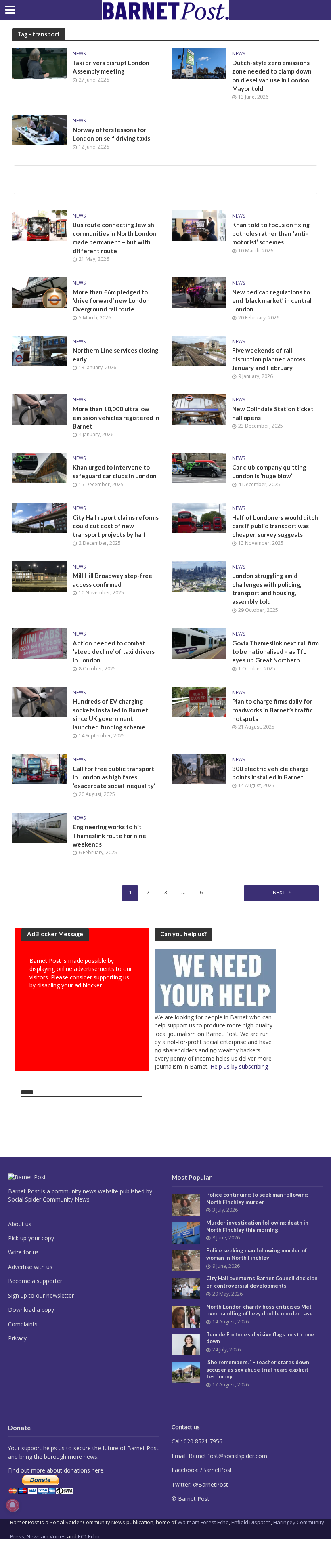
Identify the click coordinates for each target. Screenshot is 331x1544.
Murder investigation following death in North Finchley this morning (257, 1226)
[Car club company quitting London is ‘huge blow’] (199, 467)
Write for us (23, 1252)
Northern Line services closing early (115, 354)
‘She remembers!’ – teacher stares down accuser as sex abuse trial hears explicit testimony (257, 1369)
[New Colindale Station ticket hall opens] (199, 408)
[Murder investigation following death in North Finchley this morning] (186, 1232)
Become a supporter (35, 1281)
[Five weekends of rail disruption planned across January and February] (199, 350)
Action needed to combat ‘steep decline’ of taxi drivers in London (114, 651)
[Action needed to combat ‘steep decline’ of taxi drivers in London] (39, 643)
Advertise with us (30, 1267)
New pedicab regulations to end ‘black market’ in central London (272, 300)
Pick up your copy (31, 1238)
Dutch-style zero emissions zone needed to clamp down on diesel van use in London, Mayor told (272, 75)
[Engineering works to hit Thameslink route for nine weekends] (39, 826)
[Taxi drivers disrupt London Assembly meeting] (39, 62)
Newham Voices (46, 1536)
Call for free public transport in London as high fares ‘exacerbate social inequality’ (114, 777)
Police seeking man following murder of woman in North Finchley (256, 1254)
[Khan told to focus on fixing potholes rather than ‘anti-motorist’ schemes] (199, 224)
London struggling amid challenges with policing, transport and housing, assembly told (266, 588)
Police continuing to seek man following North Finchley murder (257, 1198)
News (79, 54)
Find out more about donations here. (56, 1470)
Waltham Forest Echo (203, 1522)
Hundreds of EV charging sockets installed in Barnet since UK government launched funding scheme (110, 714)
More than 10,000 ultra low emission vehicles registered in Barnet (116, 417)
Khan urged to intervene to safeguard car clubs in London (115, 471)
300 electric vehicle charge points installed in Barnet (270, 773)
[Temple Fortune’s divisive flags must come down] (186, 1344)
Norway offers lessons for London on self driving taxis (111, 134)
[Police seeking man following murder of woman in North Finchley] (186, 1260)
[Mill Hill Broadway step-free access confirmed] (39, 575)
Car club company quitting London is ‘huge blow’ (269, 471)
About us (19, 1224)
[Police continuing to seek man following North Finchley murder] (186, 1204)
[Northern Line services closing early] (39, 350)
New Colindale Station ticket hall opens (273, 413)
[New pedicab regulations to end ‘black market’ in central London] (199, 292)
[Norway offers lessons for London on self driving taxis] (39, 129)
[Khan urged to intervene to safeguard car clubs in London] (39, 467)
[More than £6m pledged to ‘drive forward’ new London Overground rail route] (39, 292)
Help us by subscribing (239, 1066)
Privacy (17, 1338)
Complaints (23, 1324)
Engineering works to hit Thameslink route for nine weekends (109, 835)
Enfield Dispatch (251, 1522)
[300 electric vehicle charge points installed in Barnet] (199, 768)
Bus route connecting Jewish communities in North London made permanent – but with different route (114, 237)
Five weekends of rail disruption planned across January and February (268, 359)
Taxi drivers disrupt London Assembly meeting (111, 67)
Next (279, 892)
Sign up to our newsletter (41, 1295)
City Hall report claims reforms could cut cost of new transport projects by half (116, 526)
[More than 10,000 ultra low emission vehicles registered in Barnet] (39, 408)
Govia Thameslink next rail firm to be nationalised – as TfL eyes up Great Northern (275, 651)
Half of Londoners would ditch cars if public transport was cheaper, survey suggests (275, 526)
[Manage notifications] (12, 1505)
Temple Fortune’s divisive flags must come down (260, 1338)
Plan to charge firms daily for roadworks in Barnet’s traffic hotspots (272, 709)
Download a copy (31, 1309)
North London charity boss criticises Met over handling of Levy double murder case (259, 1310)
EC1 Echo (89, 1536)
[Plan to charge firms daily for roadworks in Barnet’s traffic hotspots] (199, 701)
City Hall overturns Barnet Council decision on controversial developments (262, 1282)
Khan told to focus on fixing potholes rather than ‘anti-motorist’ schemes (271, 233)
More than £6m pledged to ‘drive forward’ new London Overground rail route (111, 300)
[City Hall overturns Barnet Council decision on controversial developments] (186, 1288)
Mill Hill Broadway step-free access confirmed (112, 580)
